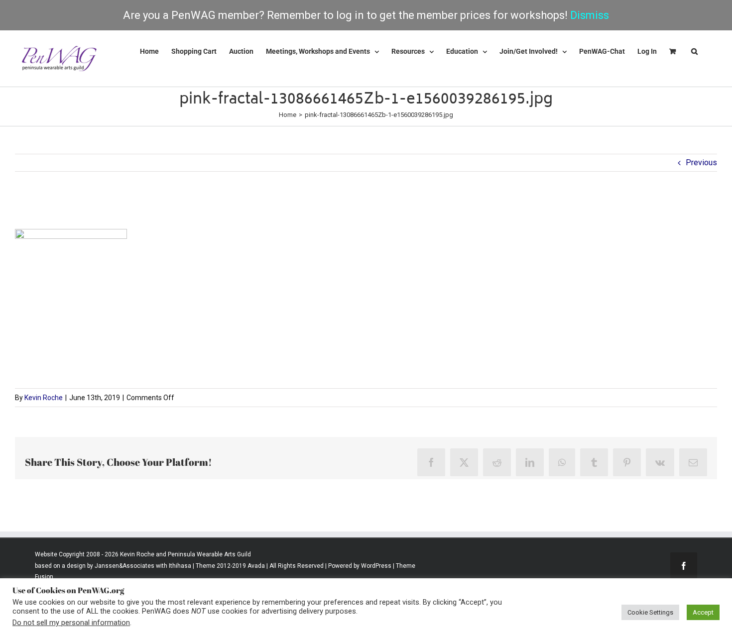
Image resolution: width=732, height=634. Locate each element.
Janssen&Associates (124, 565)
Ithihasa (179, 565)
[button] (694, 51)
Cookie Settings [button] (650, 612)
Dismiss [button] (589, 15)
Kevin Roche (43, 398)
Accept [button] (703, 612)
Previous (701, 162)
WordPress (376, 565)
